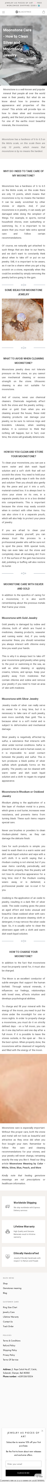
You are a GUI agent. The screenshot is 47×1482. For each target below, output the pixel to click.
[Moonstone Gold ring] (22, 320)
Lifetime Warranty (11, 1316)
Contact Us (8, 1321)
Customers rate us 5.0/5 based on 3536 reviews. (22, 1480)
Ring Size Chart (10, 1307)
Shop (5, 1283)
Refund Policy (9, 1345)
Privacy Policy (9, 1354)
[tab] (14, 340)
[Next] (40, 320)
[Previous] (6, 320)
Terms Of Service (10, 1359)
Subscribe (23, 1473)
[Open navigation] (3, 12)
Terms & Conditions (11, 1340)
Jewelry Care (9, 1312)
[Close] (42, 1431)
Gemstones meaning (12, 1288)
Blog (5, 1292)
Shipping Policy (10, 1350)
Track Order (8, 1326)
